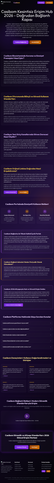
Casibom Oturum (21, 447)
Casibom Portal (18, 470)
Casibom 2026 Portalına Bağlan (13, 305)
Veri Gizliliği (30, 466)
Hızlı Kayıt (34, 447)
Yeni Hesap (49, 2)
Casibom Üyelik (18, 466)
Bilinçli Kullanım (31, 470)
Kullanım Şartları (31, 468)
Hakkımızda (30, 464)
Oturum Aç (41, 2)
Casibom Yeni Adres (19, 468)
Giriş (43, 471)
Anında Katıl (35, 42)
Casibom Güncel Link (10, 192)
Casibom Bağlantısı (20, 42)
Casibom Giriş (17, 464)
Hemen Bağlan (23, 192)
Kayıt (48, 471)
